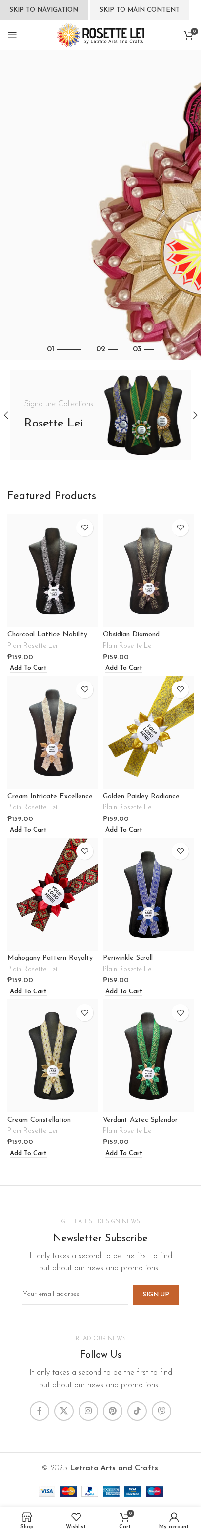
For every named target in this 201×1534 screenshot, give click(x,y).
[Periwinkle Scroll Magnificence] (148, 894)
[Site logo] (100, 34)
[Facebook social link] (39, 1411)
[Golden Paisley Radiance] (148, 732)
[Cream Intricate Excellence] (52, 732)
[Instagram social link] (88, 1411)
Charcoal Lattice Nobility (47, 634)
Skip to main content (140, 10)
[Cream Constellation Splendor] (52, 1055)
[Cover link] (100, 415)
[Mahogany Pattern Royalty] (52, 894)
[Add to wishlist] (84, 527)
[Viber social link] (161, 1411)
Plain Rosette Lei (32, 646)
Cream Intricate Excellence (50, 796)
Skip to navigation (44, 10)
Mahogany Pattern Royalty (50, 958)
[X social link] (64, 1411)
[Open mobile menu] (12, 35)
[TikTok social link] (137, 1411)
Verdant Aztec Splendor (140, 1120)
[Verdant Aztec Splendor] (148, 1055)
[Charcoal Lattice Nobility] (52, 571)
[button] (27, 669)
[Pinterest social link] (112, 1411)
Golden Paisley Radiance (141, 796)
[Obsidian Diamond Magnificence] (148, 571)
